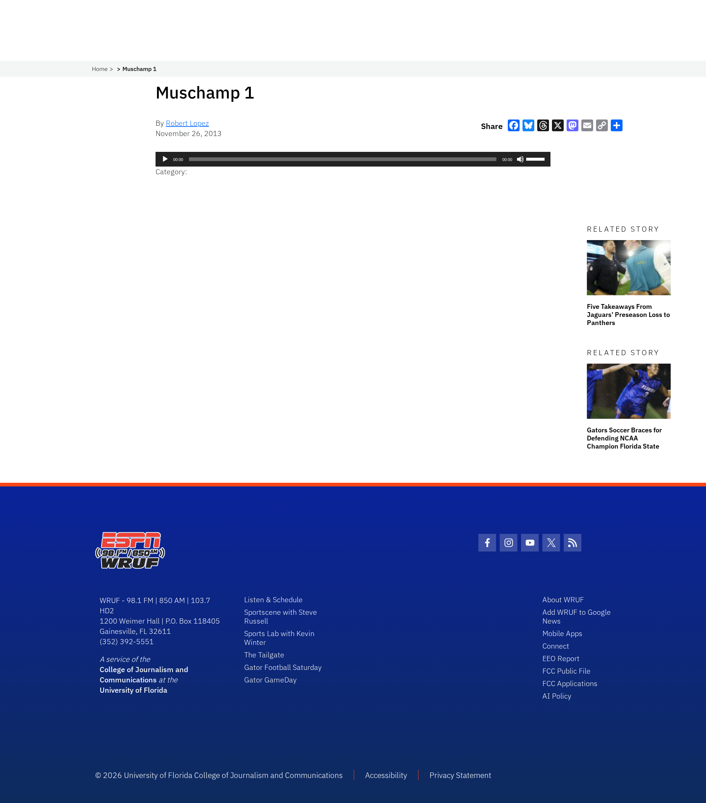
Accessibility (386, 775)
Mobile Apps (562, 633)
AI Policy (556, 696)
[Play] (165, 159)
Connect (555, 646)
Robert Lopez (187, 123)
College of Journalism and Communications (144, 674)
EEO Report (561, 658)
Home (100, 68)
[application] (353, 159)
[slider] (536, 158)
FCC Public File (566, 671)
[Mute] (520, 159)
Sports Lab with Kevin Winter (279, 637)
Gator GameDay (270, 680)
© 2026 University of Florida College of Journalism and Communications (219, 775)
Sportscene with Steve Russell (280, 616)
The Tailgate (264, 655)
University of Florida (133, 690)
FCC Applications (570, 683)
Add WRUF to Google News (576, 616)
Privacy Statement (460, 775)
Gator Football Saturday (283, 667)
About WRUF (563, 599)
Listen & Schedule (273, 599)
